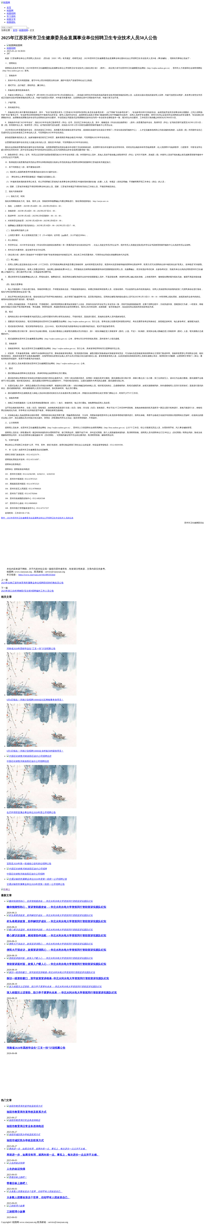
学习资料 (11, 16)
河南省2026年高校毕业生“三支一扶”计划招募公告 (36, 1047)
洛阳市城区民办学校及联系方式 (25, 1140)
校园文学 (11, 19)
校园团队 (11, 22)
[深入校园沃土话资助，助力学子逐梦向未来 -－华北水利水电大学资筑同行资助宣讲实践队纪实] (54, 986)
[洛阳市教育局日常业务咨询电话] (23, 1120)
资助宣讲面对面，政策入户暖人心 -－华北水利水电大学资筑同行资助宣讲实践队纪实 (56, 964)
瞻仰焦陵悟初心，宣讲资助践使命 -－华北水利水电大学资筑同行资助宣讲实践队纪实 (56, 907)
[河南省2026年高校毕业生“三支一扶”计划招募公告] (42, 1042)
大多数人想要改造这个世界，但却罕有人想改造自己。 (38, 1197)
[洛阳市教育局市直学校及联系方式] (24, 1106)
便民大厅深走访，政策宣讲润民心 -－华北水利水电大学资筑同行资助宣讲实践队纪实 (56, 949)
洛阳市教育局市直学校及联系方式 (26, 1111)
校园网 (10, 10)
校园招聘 (11, 13)
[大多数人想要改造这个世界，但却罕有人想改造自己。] (34, 1191)
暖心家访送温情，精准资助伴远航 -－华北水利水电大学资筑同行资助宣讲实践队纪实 (56, 935)
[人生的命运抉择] (16, 1163)
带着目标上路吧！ (17, 1183)
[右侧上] (5, 889)
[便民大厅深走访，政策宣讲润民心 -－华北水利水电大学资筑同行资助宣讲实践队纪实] (50, 944)
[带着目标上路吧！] (17, 1177)
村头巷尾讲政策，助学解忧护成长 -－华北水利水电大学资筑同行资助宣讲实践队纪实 (56, 921)
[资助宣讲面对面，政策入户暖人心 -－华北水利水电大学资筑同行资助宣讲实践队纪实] (50, 958)
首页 (9, 7)
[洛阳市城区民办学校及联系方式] (23, 1134)
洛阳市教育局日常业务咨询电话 (25, 1126)
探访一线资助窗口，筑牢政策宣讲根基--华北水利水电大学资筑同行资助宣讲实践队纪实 (58, 978)
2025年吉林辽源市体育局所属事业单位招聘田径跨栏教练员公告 (32, 583)
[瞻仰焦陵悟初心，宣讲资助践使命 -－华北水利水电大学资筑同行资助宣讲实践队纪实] (50, 901)
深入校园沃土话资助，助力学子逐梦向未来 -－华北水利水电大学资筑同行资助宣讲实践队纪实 (62, 992)
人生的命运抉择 (16, 1168)
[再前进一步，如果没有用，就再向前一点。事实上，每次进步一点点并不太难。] (47, 1149)
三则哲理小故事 (16, 1211)
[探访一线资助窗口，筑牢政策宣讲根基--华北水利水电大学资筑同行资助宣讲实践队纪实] (51, 972)
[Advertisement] (84, 545)
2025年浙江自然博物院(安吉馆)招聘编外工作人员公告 (27, 591)
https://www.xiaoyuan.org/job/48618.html (36, 574)
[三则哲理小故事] (16, 1206)
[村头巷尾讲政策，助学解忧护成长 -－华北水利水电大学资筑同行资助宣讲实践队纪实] (50, 915)
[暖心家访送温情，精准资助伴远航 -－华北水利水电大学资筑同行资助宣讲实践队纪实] (50, 929)
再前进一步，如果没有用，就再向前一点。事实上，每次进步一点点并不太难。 (53, 1154)
